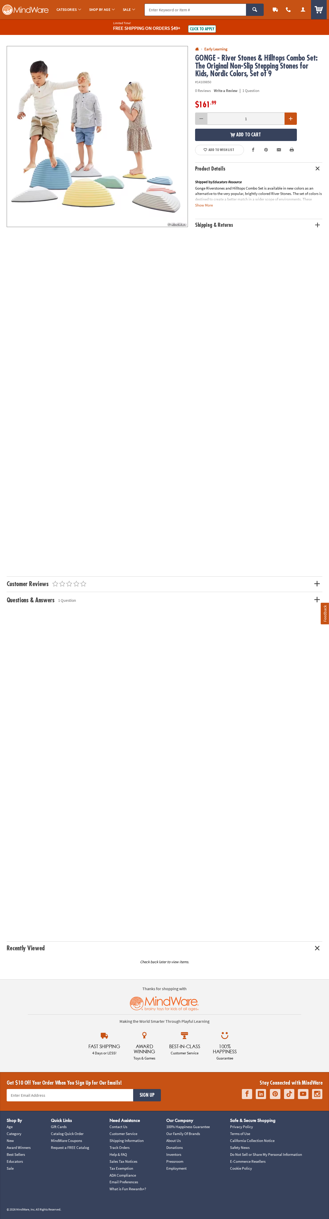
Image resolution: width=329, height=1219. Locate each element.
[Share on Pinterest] (266, 150)
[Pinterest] (275, 1094)
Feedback (324, 613)
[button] (97, 136)
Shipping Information (126, 1140)
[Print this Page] (292, 150)
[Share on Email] (279, 150)
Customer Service (123, 1133)
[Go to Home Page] (197, 49)
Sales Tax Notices (123, 1161)
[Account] (303, 9)
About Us (173, 1140)
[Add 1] (291, 118)
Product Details (210, 169)
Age (10, 1126)
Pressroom (174, 1161)
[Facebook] (247, 1094)
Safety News (240, 1147)
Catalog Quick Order (67, 1133)
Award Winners (19, 1147)
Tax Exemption (121, 1168)
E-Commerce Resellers (248, 1161)
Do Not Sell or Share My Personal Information (266, 1154)
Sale (10, 1168)
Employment (176, 1168)
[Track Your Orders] (275, 9)
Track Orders (119, 1147)
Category (14, 1133)
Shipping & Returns (214, 225)
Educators (15, 1161)
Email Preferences (123, 1181)
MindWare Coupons (66, 1140)
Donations (174, 1147)
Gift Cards (59, 1126)
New (10, 1140)
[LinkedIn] (261, 1094)
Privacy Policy (241, 1126)
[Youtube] (303, 1094)
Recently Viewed (26, 948)
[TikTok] (289, 1094)
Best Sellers (16, 1154)
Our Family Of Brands (183, 1133)
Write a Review (225, 90)
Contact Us (118, 1126)
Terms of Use (240, 1133)
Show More (204, 204)
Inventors (173, 1154)
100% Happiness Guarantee (188, 1126)
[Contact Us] (288, 9)
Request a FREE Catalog (70, 1147)
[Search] (255, 10)
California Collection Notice (252, 1140)
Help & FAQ (118, 1154)
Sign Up (147, 1095)
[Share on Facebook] (253, 150)
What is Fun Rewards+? (127, 1188)
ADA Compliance (122, 1175)
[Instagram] (317, 1094)
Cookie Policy (241, 1168)
